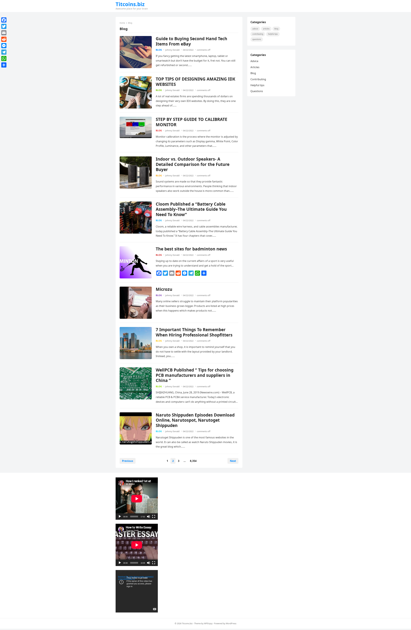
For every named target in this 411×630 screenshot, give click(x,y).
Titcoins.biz (130, 4)
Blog (159, 49)
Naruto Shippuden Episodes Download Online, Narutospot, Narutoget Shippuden (195, 420)
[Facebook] (4, 20)
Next (233, 461)
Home (122, 23)
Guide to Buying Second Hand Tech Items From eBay (191, 41)
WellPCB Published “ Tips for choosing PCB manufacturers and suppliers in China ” (194, 375)
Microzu (164, 289)
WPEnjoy (208, 623)
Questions (256, 39)
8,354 (193, 461)
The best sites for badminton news (191, 249)
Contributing (257, 34)
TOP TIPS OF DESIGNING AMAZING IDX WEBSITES (195, 81)
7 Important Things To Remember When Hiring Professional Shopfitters (194, 332)
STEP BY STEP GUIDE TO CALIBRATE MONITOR (191, 121)
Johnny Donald (172, 49)
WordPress (231, 623)
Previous (127, 461)
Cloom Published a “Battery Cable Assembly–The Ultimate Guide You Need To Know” (191, 209)
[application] (137, 498)
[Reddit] (4, 39)
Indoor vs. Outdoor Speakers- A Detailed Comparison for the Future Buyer (192, 164)
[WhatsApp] (4, 58)
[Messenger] (4, 45)
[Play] (119, 516)
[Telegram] (4, 52)
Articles (266, 28)
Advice (255, 28)
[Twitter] (4, 26)
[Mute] (148, 516)
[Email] (4, 33)
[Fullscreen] (153, 516)
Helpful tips (273, 34)
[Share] (4, 65)
